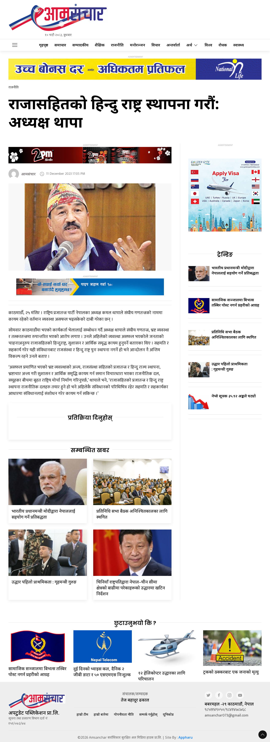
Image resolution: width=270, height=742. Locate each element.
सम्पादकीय (80, 45)
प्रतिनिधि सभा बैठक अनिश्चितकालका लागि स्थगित (234, 334)
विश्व (208, 45)
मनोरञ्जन (137, 45)
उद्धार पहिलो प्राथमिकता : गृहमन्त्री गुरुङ (44, 582)
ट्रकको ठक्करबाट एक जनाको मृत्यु (231, 672)
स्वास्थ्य (238, 45)
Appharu (185, 737)
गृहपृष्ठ (43, 45)
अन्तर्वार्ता (173, 45)
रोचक (223, 45)
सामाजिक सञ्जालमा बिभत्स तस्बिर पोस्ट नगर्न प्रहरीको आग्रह (235, 302)
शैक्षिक (100, 45)
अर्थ (189, 45)
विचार (155, 45)
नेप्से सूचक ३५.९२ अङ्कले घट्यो (234, 395)
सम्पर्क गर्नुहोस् (148, 714)
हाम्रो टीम (82, 714)
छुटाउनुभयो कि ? (135, 623)
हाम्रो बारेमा (101, 714)
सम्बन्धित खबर (90, 450)
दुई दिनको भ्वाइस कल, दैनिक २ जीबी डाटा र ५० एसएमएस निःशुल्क (102, 671)
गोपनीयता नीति (124, 714)
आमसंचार (28, 173)
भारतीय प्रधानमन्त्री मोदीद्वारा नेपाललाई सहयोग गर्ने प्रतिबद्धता (43, 514)
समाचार (60, 45)
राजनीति (117, 45)
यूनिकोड (168, 714)
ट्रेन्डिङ (225, 254)
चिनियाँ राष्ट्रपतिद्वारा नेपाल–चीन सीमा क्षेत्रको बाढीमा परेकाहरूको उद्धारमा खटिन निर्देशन (130, 588)
